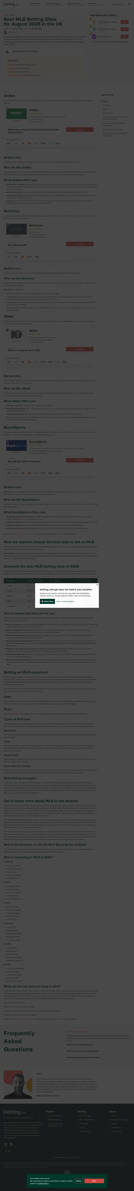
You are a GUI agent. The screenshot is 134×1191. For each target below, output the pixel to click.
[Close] (97, 585)
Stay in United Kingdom (65, 601)
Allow (94, 1181)
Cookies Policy (43, 1183)
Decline (78, 1181)
